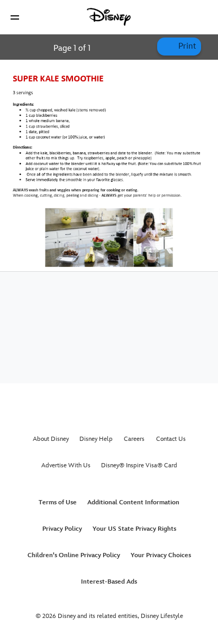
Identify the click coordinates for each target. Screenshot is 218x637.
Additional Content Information (133, 502)
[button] (15, 17)
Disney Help (96, 439)
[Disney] (109, 17)
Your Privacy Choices (161, 555)
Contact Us (171, 439)
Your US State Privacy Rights (134, 529)
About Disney (51, 439)
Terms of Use (58, 502)
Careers (134, 439)
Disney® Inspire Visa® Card (139, 465)
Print (186, 46)
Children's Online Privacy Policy (74, 555)
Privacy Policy (62, 529)
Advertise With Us (65, 465)
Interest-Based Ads (109, 582)
